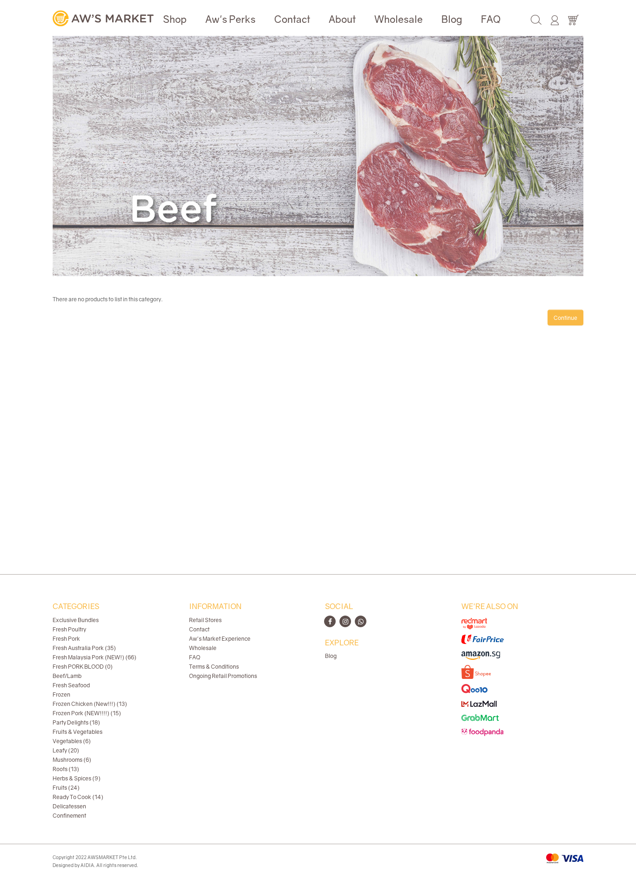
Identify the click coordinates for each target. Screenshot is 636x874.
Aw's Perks (230, 19)
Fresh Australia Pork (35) (84, 647)
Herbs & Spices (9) (77, 778)
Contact (292, 19)
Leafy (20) (66, 750)
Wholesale (398, 19)
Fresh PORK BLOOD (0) (83, 666)
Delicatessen (69, 806)
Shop (175, 19)
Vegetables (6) (72, 741)
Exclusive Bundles (76, 620)
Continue (565, 317)
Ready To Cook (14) (78, 796)
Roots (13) (66, 769)
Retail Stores (205, 620)
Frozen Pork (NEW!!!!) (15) (87, 713)
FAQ (491, 19)
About (342, 19)
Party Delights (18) (76, 722)
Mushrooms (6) (72, 759)
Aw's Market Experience (219, 638)
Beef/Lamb (67, 675)
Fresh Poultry (69, 629)
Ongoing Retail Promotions (223, 675)
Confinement (69, 815)
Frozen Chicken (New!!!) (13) (90, 703)
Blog (451, 19)
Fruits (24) (66, 787)
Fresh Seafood (71, 685)
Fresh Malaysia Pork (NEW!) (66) (94, 657)
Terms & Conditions (214, 666)
